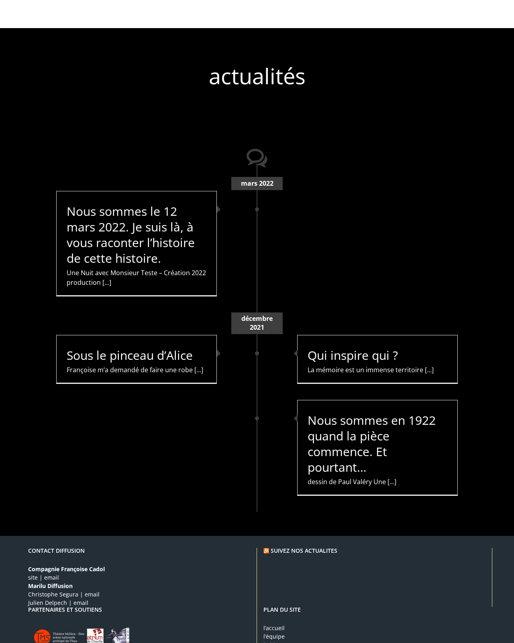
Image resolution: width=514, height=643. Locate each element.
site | (35, 577)
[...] (106, 282)
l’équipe (274, 636)
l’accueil (274, 628)
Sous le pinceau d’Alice (130, 355)
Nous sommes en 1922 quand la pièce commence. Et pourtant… (372, 443)
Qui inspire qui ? (353, 355)
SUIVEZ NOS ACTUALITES (304, 550)
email (51, 577)
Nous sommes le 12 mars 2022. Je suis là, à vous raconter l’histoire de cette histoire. (131, 234)
